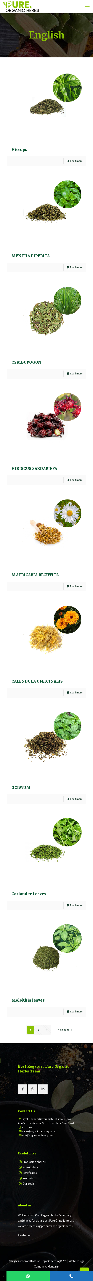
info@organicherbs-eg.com (37, 1135)
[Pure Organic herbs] (21, 6)
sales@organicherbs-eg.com (38, 1131)
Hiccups (19, 149)
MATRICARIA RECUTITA (35, 575)
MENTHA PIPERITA (30, 256)
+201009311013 (31, 1127)
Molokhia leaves (28, 1000)
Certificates (29, 1172)
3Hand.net (52, 1266)
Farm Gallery (30, 1167)
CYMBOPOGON (26, 362)
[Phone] (71, 1276)
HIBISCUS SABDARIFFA (34, 468)
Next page (63, 1030)
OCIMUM (20, 787)
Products (28, 1178)
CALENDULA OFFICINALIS (37, 681)
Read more (76, 161)
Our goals (28, 1183)
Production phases (34, 1162)
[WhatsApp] (28, 1276)
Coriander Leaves (28, 894)
